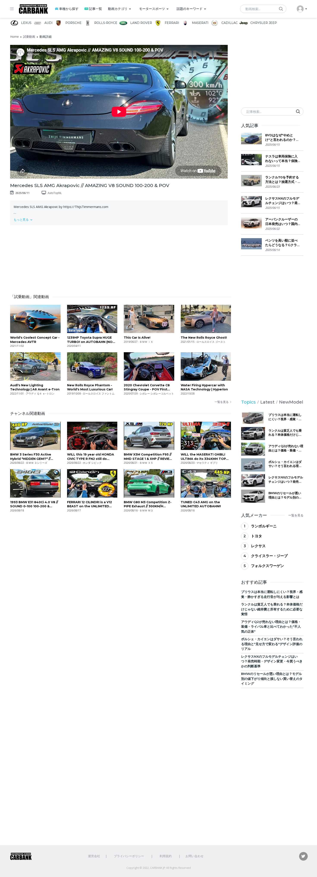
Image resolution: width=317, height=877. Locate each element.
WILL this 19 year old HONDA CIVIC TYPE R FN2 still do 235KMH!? (90, 457)
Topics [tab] (248, 402)
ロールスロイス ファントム (99, 393)
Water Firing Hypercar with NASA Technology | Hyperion (204, 387)
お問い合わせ (194, 856)
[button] (119, 219)
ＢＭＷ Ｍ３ (146, 510)
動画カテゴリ (117, 9)
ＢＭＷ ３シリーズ (36, 463)
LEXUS (25, 23)
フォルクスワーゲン (267, 566)
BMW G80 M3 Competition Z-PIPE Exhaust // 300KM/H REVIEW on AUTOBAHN (147, 504)
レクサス (258, 546)
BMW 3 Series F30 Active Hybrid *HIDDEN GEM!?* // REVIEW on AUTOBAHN (30, 457)
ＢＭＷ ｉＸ (146, 342)
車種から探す (68, 9)
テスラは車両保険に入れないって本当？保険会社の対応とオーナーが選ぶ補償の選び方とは (281, 158)
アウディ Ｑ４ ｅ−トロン (40, 393)
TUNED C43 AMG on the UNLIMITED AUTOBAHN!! (201, 504)
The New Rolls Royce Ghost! (204, 337)
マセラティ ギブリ (207, 463)
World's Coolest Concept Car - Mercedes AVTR (35, 340)
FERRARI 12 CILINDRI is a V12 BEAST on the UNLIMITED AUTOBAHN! (89, 504)
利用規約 (166, 856)
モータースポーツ (152, 9)
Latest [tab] (267, 402)
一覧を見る (222, 402)
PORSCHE (73, 23)
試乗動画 (29, 37)
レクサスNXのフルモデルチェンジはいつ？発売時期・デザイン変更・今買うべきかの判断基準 (282, 200)
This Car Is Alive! (137, 337)
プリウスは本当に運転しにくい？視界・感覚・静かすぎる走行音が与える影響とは (285, 417)
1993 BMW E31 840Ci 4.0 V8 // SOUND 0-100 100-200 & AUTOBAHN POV (34, 504)
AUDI (48, 23)
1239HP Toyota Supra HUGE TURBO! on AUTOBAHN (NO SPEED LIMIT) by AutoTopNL (90, 340)
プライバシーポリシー (129, 856)
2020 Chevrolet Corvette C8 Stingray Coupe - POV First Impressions (147, 387)
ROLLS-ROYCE (105, 23)
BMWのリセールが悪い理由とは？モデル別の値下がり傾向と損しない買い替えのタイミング (285, 495)
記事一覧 (95, 9)
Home (14, 37)
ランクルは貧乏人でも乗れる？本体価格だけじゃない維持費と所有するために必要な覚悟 (285, 433)
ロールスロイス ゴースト (211, 342)
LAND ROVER (140, 23)
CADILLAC (229, 23)
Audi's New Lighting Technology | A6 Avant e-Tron (35, 387)
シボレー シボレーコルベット (157, 393)
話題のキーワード (189, 9)
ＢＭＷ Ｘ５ (146, 463)
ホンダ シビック (92, 463)
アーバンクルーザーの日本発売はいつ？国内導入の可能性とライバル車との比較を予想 (281, 221)
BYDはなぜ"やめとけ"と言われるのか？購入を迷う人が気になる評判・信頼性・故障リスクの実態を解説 (282, 137)
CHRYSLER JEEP (263, 23)
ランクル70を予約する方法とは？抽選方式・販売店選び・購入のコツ (282, 179)
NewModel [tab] (291, 402)
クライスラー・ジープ (269, 556)
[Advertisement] (120, 257)
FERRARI (171, 23)
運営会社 (94, 856)
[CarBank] (33, 9)
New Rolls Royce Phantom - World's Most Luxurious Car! (90, 387)
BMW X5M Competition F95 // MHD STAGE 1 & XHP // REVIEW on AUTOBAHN (148, 457)
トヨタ (256, 536)
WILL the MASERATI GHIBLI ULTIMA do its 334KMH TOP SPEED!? (203, 457)
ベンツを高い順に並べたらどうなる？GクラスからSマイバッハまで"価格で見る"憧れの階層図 (281, 242)
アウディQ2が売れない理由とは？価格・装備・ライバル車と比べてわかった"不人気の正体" (285, 448)
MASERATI (200, 23)
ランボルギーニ (264, 526)
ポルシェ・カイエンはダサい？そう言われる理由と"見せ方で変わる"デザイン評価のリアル (285, 464)
